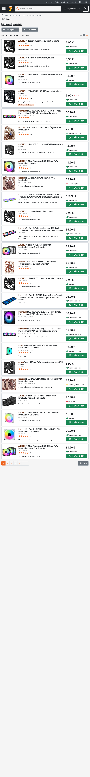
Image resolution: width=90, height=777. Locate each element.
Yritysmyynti (60, 2)
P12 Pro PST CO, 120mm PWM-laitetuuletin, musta (41, 145)
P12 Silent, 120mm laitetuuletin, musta (38, 41)
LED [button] (3, 24)
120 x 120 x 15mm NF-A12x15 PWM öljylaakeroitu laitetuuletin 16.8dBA (37, 262)
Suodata (29, 29)
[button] (81, 2)
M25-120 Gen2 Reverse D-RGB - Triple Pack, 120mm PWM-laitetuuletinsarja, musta (39, 112)
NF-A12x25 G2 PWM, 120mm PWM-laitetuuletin (37, 179)
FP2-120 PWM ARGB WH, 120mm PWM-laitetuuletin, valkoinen (38, 346)
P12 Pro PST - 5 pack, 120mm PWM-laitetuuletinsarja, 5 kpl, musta (37, 396)
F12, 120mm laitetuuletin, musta (35, 211)
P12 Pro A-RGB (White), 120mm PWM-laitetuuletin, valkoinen (38, 413)
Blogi (47, 2)
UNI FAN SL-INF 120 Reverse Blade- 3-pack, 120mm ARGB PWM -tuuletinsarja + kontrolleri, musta (40, 297)
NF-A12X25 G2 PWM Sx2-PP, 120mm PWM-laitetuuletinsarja (40, 380)
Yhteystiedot (71, 2)
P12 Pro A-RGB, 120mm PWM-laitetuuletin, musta (40, 75)
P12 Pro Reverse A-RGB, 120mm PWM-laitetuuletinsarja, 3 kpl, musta (38, 447)
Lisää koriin (76, 51)
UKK (52, 2)
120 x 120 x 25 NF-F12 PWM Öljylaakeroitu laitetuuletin (40, 128)
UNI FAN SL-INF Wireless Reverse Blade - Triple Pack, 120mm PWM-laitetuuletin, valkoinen (40, 195)
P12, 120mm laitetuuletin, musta (36, 57)
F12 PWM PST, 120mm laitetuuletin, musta (40, 278)
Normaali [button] (9, 24)
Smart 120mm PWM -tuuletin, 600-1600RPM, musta (40, 363)
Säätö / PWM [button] (17, 24)
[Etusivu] (10, 9)
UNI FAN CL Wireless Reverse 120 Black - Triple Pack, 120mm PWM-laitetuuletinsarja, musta (40, 229)
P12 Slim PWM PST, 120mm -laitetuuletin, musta (40, 92)
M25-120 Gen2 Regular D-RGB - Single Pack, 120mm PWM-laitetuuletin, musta (39, 313)
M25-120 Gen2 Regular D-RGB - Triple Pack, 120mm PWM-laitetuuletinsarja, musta (39, 329)
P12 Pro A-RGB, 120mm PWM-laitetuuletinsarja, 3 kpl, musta (35, 246)
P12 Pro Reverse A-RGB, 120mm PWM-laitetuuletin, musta (38, 162)
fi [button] (86, 2)
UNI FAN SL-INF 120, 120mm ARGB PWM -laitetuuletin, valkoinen (39, 430)
